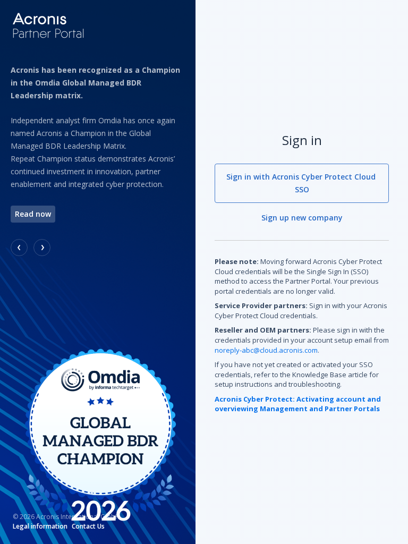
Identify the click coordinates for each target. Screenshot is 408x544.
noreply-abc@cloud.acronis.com (266, 350)
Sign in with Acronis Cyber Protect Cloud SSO (302, 183)
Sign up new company (302, 217)
